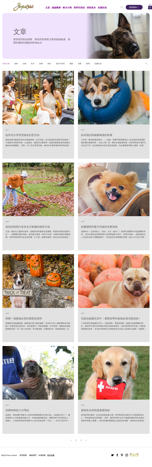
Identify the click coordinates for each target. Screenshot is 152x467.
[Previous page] (66, 440)
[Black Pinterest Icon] (122, 455)
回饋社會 (98, 64)
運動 (71, 64)
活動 (79, 64)
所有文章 (6, 64)
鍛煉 (88, 64)
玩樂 (24, 64)
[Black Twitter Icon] (112, 455)
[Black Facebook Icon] (117, 455)
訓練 (41, 64)
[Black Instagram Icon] (126, 455)
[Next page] (86, 440)
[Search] (122, 7)
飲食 (49, 64)
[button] (56, 6)
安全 (32, 64)
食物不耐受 (60, 64)
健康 (16, 64)
